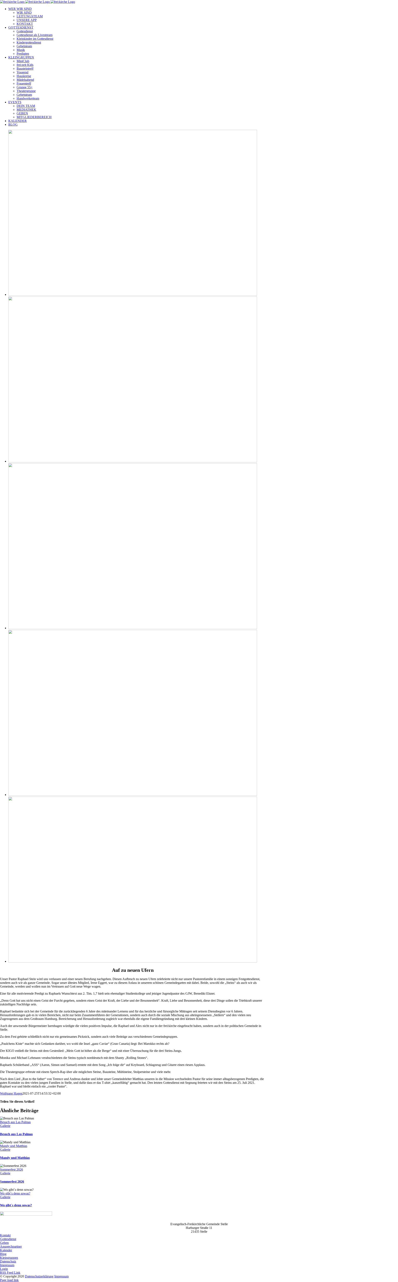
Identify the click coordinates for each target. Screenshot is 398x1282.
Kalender (6, 1250)
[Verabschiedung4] (132, 794)
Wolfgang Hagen (11, 1093)
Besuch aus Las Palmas (15, 1122)
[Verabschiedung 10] (132, 961)
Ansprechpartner (11, 1246)
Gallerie (5, 1126)
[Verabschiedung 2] (132, 294)
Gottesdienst (8, 1239)
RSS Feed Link (10, 1272)
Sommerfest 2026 (11, 1169)
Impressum (7, 1265)
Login (4, 1269)
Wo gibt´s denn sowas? (15, 1193)
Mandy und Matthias (13, 1146)
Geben (4, 1242)
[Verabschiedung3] (132, 628)
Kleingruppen (9, 1257)
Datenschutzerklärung (39, 1276)
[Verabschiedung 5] (132, 461)
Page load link (9, 1280)
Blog (3, 1254)
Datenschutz (8, 1261)
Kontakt (5, 1235)
